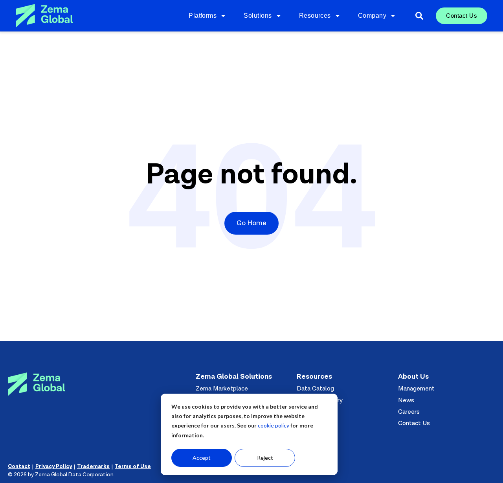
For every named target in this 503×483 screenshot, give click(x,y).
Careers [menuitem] (409, 411)
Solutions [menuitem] (258, 15)
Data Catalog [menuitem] (315, 388)
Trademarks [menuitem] (93, 466)
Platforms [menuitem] (203, 15)
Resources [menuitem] (315, 15)
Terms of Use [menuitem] (133, 466)
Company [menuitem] (372, 15)
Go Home (251, 223)
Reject (265, 457)
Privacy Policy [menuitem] (53, 466)
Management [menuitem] (416, 388)
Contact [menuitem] (19, 466)
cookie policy (273, 425)
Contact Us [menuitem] (461, 15)
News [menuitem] (406, 400)
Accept (202, 457)
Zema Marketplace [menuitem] (222, 388)
